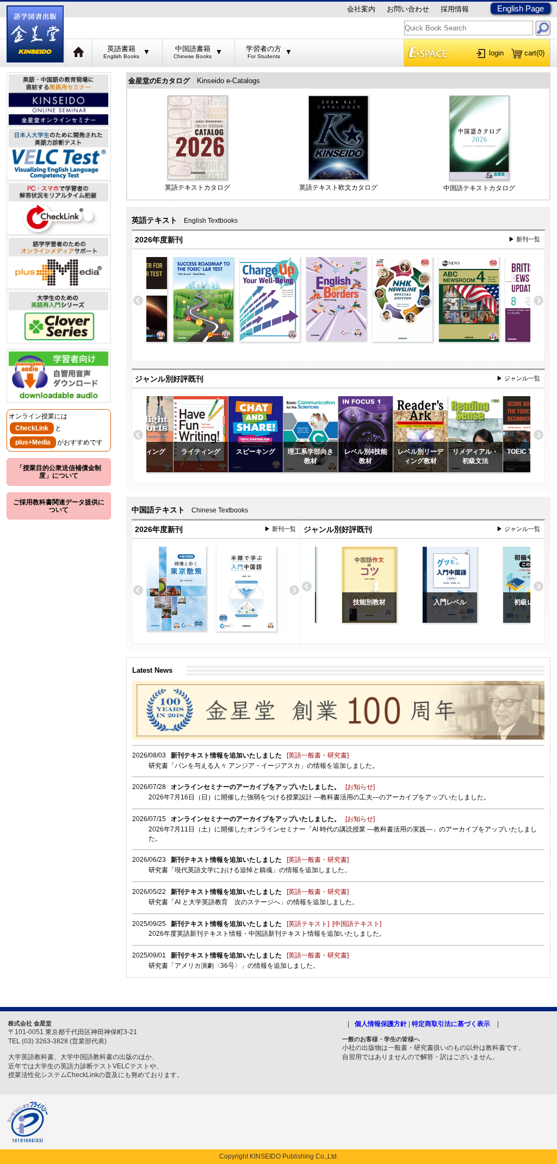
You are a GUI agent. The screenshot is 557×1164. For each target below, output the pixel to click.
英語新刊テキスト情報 (209, 933)
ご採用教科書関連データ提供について (58, 506)
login (496, 53)
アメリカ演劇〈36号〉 (208, 965)
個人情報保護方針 (381, 1024)
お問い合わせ (408, 9)
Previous (138, 301)
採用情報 (455, 9)
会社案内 (361, 9)
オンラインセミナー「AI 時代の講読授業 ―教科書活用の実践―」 (343, 829)
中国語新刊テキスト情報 (284, 933)
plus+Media (33, 442)
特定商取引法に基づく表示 (451, 1024)
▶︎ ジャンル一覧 (518, 378)
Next (538, 301)
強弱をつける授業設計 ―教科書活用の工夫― (313, 797)
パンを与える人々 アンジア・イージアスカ (237, 765)
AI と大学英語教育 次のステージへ (227, 902)
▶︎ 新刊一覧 (524, 239)
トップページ (78, 53)
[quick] (542, 28)
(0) (534, 53)
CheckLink (31, 428)
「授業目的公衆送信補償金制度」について (58, 471)
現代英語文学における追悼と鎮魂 (224, 870)
